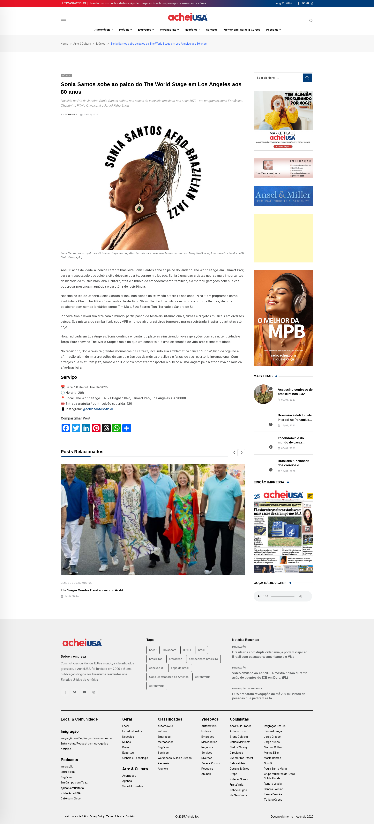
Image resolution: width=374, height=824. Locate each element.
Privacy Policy (97, 816)
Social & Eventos (132, 786)
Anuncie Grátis (80, 816)
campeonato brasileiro (203, 659)
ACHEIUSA (71, 114)
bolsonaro (169, 650)
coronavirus (202, 677)
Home (64, 43)
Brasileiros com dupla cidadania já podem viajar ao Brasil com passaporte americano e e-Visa (148, 3)
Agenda (127, 780)
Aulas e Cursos (210, 763)
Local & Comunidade (79, 719)
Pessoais (272, 29)
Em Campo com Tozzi (74, 782)
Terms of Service (115, 816)
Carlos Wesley (238, 747)
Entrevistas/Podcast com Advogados (84, 743)
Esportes (128, 752)
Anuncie (163, 768)
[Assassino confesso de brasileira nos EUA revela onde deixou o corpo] (263, 394)
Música (100, 43)
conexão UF (156, 668)
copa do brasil (180, 668)
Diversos (206, 758)
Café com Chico (71, 798)
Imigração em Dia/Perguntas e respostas (87, 738)
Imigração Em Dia (275, 726)
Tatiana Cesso (273, 799)
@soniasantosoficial (98, 409)
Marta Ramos (272, 758)
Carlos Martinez (240, 742)
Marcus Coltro (273, 747)
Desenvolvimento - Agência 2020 (292, 816)
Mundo (126, 742)
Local (125, 726)
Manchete (255, 688)
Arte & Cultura (82, 43)
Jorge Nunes (272, 742)
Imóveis (124, 29)
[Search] (311, 20)
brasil (201, 650)
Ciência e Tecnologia (135, 758)
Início (67, 816)
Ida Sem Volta (238, 795)
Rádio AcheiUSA (71, 793)
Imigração (239, 647)
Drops (233, 773)
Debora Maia (237, 763)
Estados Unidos (132, 731)
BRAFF (187, 650)
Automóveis (102, 29)
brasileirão (175, 659)
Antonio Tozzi (238, 731)
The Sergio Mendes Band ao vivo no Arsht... (93, 590)
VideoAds (210, 719)
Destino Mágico (239, 768)
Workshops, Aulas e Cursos (241, 29)
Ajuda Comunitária (72, 788)
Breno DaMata (239, 736)
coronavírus (156, 686)
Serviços (212, 29)
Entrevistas (68, 771)
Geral (127, 719)
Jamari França (273, 731)
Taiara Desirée (273, 794)
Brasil (125, 747)
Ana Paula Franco (240, 726)
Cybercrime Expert (241, 758)
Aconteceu (129, 775)
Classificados (170, 719)
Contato (130, 816)
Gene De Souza (71, 583)
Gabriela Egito (238, 790)
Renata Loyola (273, 783)
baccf (153, 650)
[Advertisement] (283, 238)
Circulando (236, 752)
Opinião (268, 763)
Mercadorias (168, 29)
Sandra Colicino (273, 789)
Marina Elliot (271, 752)
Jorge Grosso (272, 736)
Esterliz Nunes (239, 779)
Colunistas (239, 719)
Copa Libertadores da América (169, 677)
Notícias (66, 749)
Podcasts (69, 759)
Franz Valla (236, 784)
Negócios (191, 29)
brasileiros (155, 659)
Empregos (144, 29)
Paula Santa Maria (275, 768)
